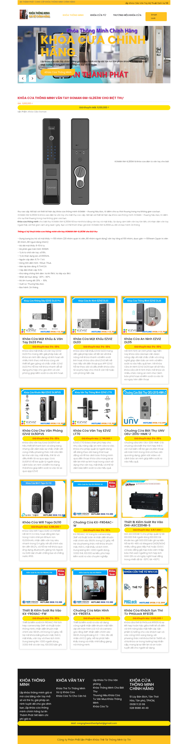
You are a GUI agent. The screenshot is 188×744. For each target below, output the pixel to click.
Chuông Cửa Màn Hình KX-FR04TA (91, 612)
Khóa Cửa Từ (98, 15)
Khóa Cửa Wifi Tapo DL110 (41, 522)
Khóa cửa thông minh (28, 221)
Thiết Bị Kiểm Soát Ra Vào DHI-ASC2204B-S (143, 523)
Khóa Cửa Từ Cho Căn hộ (71, 696)
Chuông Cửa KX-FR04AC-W (93, 524)
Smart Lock (154, 16)
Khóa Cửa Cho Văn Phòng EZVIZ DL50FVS (42, 432)
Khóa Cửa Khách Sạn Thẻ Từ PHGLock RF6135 (143, 612)
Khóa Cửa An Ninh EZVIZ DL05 (142, 340)
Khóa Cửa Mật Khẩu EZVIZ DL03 (92, 340)
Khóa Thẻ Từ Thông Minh (70, 688)
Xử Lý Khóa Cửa (65, 692)
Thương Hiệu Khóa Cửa (127, 15)
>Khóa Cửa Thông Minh (52, 72)
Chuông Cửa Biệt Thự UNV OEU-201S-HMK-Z (144, 432)
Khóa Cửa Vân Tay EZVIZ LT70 (92, 432)
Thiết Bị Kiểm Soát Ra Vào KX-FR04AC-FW (41, 612)
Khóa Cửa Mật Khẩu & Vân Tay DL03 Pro (42, 340)
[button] (32, 78)
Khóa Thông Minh (73, 15)
